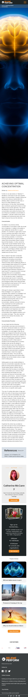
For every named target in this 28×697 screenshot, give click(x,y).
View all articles (14, 631)
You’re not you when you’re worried (10, 693)
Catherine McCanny (13, 190)
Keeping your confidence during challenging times (14, 681)
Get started (14, 551)
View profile (14, 500)
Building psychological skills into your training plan (13, 678)
